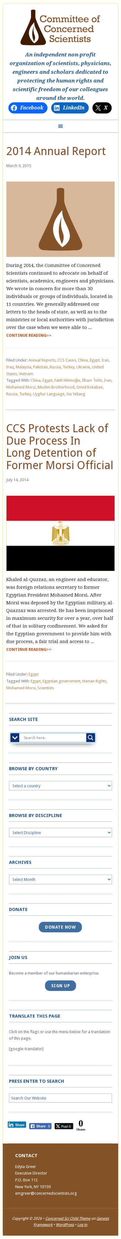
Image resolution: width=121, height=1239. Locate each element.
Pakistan (40, 367)
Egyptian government (61, 681)
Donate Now (60, 927)
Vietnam (26, 373)
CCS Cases (66, 360)
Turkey (68, 367)
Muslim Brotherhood (56, 387)
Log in (82, 1225)
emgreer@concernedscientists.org (46, 1193)
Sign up (60, 985)
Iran (105, 360)
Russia (55, 367)
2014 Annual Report (56, 151)
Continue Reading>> (29, 335)
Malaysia (23, 367)
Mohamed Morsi (21, 387)
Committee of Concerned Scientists (60, 27)
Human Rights (94, 681)
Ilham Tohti (92, 380)
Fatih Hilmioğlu (67, 380)
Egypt (95, 360)
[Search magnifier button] (90, 737)
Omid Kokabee (89, 387)
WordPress (65, 1225)
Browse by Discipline (35, 815)
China (83, 360)
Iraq (10, 367)
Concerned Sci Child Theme (67, 1218)
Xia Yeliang (75, 394)
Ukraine (83, 367)
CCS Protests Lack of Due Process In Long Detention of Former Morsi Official (59, 447)
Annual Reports (42, 360)
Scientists (46, 688)
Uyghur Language (49, 394)
